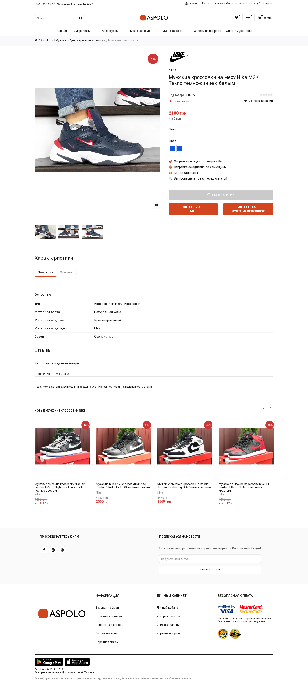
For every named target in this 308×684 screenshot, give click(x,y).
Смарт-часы (82, 31)
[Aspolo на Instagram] (53, 550)
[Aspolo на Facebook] (44, 550)
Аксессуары (110, 31)
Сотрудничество (107, 633)
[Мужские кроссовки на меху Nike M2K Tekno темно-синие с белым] (156, 205)
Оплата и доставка (239, 31)
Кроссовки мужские (92, 40)
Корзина (268, 3)
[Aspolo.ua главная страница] (37, 40)
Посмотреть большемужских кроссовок (248, 209)
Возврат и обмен (107, 607)
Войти (193, 3)
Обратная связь (107, 642)
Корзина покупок (168, 633)
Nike (172, 70)
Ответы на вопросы (207, 31)
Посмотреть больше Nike (193, 209)
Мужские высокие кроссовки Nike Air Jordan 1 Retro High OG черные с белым (123, 485)
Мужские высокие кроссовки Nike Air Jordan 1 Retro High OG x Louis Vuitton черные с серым (60, 487)
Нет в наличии (222, 195)
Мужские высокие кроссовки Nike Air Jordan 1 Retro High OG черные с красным (244, 487)
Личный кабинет (223, 3)
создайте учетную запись (95, 386)
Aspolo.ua (46, 40)
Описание (45, 272)
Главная (61, 31)
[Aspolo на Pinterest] (62, 550)
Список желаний (168, 624)
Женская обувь (173, 31)
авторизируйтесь (62, 386)
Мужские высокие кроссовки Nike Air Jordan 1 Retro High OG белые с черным (184, 485)
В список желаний (260, 100)
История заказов (168, 616)
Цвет (172, 129)
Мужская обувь (140, 31)
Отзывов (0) (68, 272)
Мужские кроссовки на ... (124, 40)
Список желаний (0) (248, 3)
